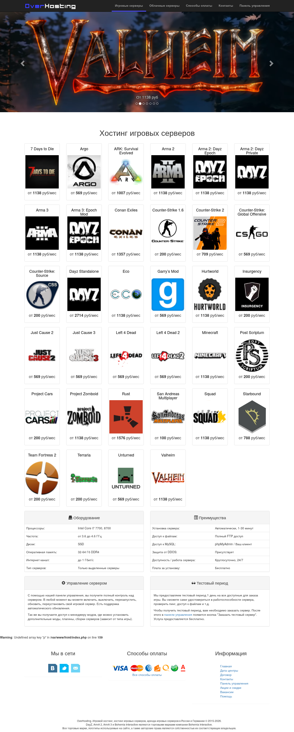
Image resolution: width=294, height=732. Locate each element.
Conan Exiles (126, 210)
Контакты (226, 679)
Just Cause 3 (84, 332)
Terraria (84, 455)
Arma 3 (42, 210)
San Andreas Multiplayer (168, 396)
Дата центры (229, 670)
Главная (226, 666)
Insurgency (252, 271)
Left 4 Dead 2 (168, 332)
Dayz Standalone (84, 271)
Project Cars (42, 393)
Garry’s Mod (168, 271)
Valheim (168, 455)
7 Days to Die (42, 148)
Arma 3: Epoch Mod (84, 212)
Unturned (126, 455)
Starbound (252, 393)
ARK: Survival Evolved (126, 151)
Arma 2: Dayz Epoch (210, 151)
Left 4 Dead (126, 332)
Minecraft (210, 332)
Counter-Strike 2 (210, 210)
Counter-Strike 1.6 (168, 210)
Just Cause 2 (42, 332)
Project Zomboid (84, 393)
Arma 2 (168, 148)
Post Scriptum (252, 332)
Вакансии (227, 692)
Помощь (226, 696)
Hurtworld (210, 271)
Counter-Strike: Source (42, 273)
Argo (84, 148)
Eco (126, 271)
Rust (126, 393)
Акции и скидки (230, 687)
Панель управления (234, 683)
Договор (226, 674)
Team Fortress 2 (42, 455)
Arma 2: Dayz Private (252, 151)
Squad (210, 393)
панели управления (178, 614)
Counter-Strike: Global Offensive (252, 212)
